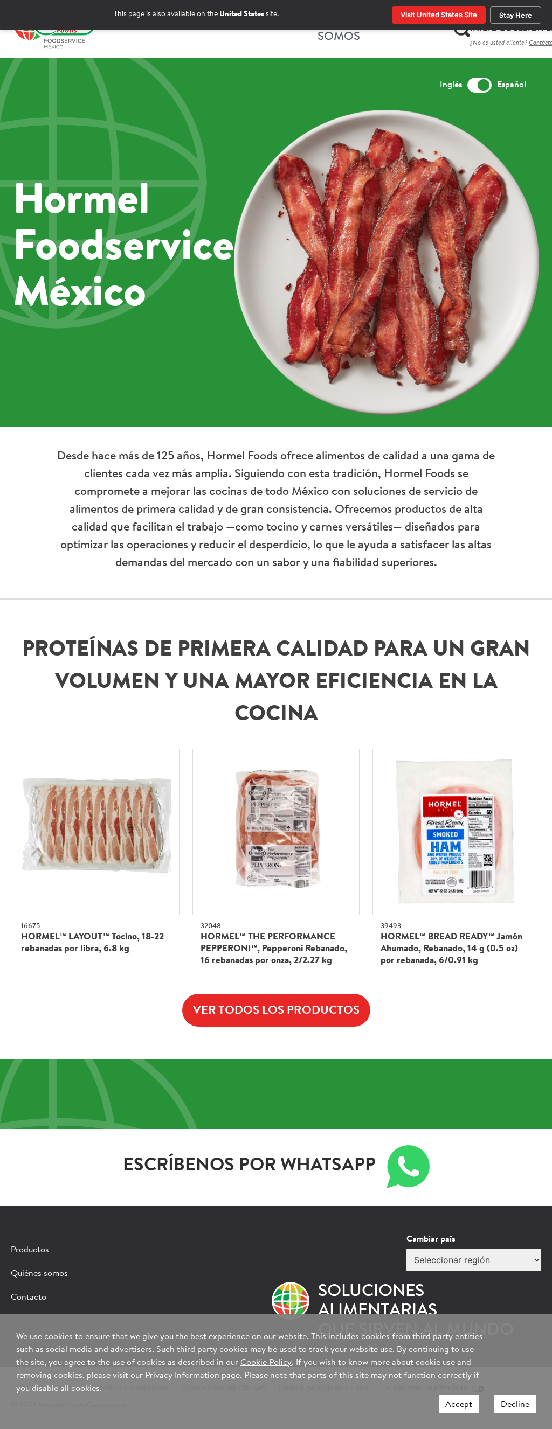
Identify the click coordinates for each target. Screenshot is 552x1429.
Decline (515, 1404)
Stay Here (515, 15)
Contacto (28, 1297)
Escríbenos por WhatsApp (249, 1166)
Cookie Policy (266, 1362)
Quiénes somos (39, 1274)
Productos (30, 1250)
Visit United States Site (439, 14)
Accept (458, 1404)
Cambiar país (431, 1239)
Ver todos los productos (276, 1011)
